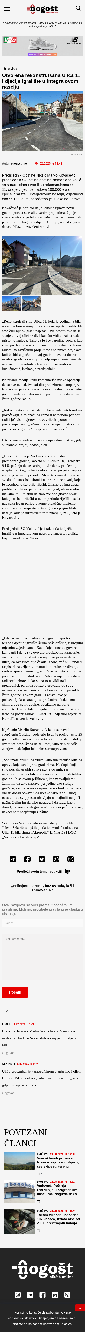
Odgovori (8, 1053)
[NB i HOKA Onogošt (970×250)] (42, 46)
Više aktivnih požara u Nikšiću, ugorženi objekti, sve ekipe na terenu (58, 1162)
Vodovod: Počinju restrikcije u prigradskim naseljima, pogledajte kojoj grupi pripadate (59, 1192)
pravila (54, 909)
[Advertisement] (42, 589)
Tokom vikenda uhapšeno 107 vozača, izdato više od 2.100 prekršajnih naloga (58, 1219)
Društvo (9, 68)
